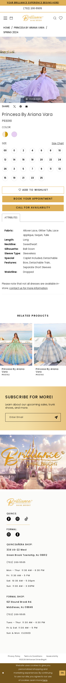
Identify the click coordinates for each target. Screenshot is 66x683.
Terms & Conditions (33, 656)
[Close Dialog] (3, 673)
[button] (5, 18)
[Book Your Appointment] (11, 18)
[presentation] (40, 344)
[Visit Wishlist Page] (61, 18)
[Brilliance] (33, 18)
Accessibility (52, 656)
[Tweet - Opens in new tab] (14, 106)
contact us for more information (28, 288)
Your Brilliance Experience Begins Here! (33, 3)
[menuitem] (5, 18)
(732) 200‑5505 (17, 562)
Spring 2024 (10, 32)
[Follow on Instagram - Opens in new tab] (17, 519)
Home (6, 28)
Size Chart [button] (58, 143)
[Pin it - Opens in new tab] (20, 106)
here (44, 680)
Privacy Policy (14, 656)
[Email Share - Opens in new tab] (26, 106)
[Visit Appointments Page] (33, 462)
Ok (62, 673)
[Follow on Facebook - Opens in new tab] (9, 519)
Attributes (10, 217)
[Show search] (55, 18)
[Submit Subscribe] (56, 417)
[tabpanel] (33, 70)
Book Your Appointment (33, 199)
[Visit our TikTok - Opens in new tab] (26, 519)
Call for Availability (33, 207)
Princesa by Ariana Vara (29, 28)
